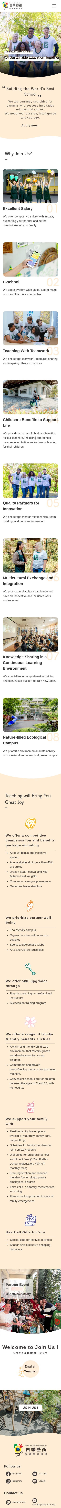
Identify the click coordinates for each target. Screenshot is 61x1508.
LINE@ (42, 1481)
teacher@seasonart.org (43, 1504)
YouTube (42, 1473)
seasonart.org (18, 1502)
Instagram (17, 1481)
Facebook (17, 1473)
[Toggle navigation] (54, 6)
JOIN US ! (30, 1407)
